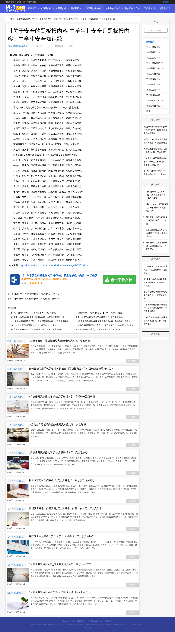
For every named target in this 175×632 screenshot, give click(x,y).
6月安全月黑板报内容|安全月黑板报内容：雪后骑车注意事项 (36, 329)
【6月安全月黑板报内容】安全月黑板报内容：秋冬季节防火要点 (103, 321)
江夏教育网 (9, 2)
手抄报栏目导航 (132, 8)
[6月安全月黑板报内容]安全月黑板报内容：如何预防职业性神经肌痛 (155, 130)
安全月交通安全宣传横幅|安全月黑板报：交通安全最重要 (100, 317)
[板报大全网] (15, 10)
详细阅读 (131, 361)
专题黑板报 (164, 8)
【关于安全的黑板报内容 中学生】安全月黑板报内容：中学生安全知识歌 (84, 19)
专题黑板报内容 (23, 19)
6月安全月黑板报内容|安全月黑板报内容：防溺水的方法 (59, 592)
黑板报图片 (153, 90)
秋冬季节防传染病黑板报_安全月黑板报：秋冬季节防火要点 (61, 480)
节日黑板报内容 (155, 95)
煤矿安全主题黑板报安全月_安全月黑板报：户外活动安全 (156, 245)
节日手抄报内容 (93, 8)
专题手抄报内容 (112, 8)
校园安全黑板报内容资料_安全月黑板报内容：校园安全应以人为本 (65, 508)
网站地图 (18, 2)
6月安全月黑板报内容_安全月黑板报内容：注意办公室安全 (61, 564)
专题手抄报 (61, 8)
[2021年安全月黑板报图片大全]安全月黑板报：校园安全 (34, 325)
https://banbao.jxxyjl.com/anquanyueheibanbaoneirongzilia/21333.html (54, 265)
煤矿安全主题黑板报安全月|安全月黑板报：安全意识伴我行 (61, 536)
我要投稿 (166, 2)
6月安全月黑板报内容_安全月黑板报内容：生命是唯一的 (156, 233)
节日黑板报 (149, 8)
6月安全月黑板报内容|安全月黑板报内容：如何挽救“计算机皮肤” (38, 317)
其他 (150, 111)
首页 (12, 19)
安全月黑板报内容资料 (41, 19)
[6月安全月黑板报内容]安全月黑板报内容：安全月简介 (38, 294)
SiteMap (26, 2)
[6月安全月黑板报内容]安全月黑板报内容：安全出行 (156, 220)
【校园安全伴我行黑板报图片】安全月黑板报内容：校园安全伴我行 (39, 321)
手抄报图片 (76, 8)
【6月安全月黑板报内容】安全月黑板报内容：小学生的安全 (156, 194)
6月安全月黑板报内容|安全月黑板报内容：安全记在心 (58, 452)
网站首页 (32, 8)
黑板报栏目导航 (155, 106)
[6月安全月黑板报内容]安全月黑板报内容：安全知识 (98, 329)
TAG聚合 (33, 2)
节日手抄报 (46, 8)
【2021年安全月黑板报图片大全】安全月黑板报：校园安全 (101, 313)
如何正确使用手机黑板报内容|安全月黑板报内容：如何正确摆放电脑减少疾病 (108, 325)
